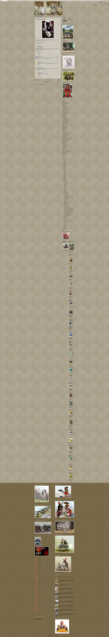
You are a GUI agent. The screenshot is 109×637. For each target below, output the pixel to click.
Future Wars (36, 573)
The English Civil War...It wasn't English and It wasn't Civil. (66, 583)
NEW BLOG (73, 378)
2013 (64, 176)
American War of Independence (66, 138)
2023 (64, 164)
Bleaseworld (70, 282)
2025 (64, 162)
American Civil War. (65, 121)
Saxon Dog (70, 437)
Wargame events (65, 135)
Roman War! (65, 200)
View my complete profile (70, 19)
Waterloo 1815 (65, 201)
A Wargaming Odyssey (71, 291)
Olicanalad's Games (70, 464)
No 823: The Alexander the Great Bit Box (69, 208)
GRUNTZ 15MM (37, 584)
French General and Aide (67, 193)
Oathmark (36, 587)
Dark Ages (64, 148)
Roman (63, 105)
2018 (64, 170)
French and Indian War (37, 597)
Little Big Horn (64, 125)
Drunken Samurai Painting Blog (71, 473)
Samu (63, 149)
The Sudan (64, 147)
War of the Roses (65, 133)
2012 (64, 177)
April (64, 190)
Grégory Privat (40, 67)
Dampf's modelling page (71, 310)
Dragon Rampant (65, 122)
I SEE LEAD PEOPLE (70, 375)
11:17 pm (39, 53)
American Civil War (65, 109)
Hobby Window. (64, 119)
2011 (64, 178)
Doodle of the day (37, 586)
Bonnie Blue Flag (65, 132)
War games (36, 585)
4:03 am (39, 59)
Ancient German (37, 610)
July (64, 186)
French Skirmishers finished (67, 215)
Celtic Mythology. (37, 611)
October (65, 183)
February (65, 192)
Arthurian (36, 600)
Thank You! (65, 222)
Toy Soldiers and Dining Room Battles (71, 320)
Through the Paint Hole (65, 150)
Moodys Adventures (70, 420)
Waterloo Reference (66, 202)
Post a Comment (39, 76)
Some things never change (67, 221)
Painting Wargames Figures (70, 301)
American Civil (64, 137)
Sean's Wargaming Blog (70, 456)
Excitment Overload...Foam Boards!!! (63, 604)
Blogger (60, 635)
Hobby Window (36, 559)
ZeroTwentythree (71, 352)
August (65, 185)
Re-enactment (36, 598)
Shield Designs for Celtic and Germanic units (64, 579)
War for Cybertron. (65, 120)
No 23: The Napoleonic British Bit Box (68, 209)
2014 (64, 175)
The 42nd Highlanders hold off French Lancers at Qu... (68, 197)
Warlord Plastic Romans (62, 587)
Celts (63, 110)
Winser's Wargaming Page (70, 342)
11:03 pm (39, 70)
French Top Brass (66, 203)
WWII (35, 574)
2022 (64, 165)
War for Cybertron (65, 112)
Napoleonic (39, 43)
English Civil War (37, 561)
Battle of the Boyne (65, 134)
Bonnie (63, 157)
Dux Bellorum (64, 136)
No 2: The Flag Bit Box (67, 207)
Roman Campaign (65, 107)
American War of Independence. (67, 151)
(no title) (56, 576)
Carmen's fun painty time (71, 429)
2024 (64, 163)
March (65, 191)
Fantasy (64, 106)
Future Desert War (65, 146)
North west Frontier (65, 144)
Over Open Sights (70, 332)
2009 (64, 225)
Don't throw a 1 (71, 265)
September (65, 184)
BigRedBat (39, 62)
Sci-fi (35, 571)
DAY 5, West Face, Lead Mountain (68, 220)
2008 (64, 226)
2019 (64, 169)
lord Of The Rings (37, 560)
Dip (35, 582)
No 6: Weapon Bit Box (66, 214)
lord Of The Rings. (65, 111)
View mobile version (47, 81)
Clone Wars (36, 572)
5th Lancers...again (66, 216)
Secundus (69, 18)
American (36, 613)
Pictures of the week (37, 599)
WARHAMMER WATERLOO (62, 600)
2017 (64, 171)
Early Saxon (64, 145)
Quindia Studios (71, 401)
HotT (63, 131)
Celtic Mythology (65, 118)
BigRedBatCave (71, 367)
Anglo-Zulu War (64, 123)
